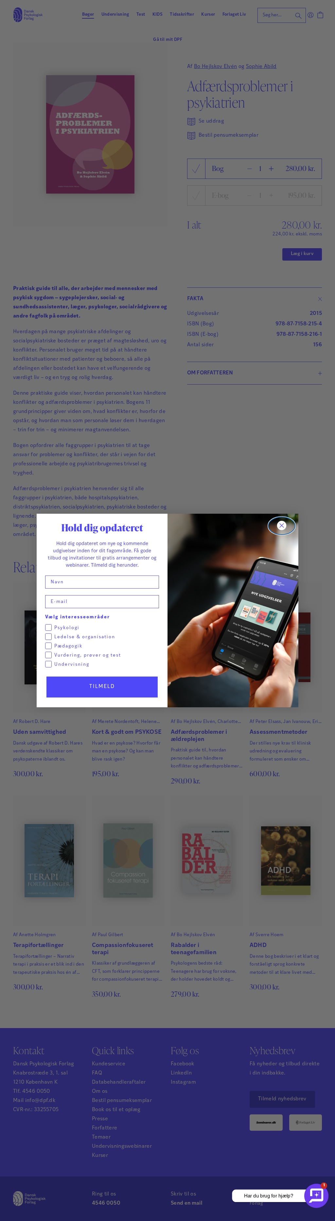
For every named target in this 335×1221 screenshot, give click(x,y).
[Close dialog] (281, 526)
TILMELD (102, 686)
